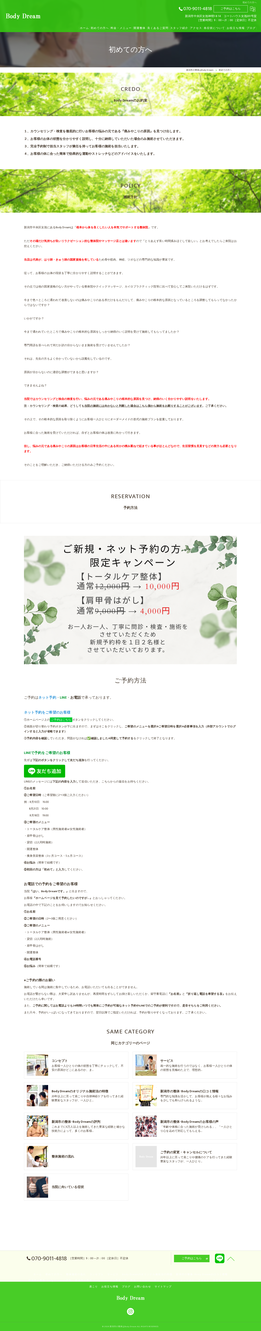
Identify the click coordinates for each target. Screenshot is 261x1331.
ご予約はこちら (231, 8)
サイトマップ (163, 1287)
